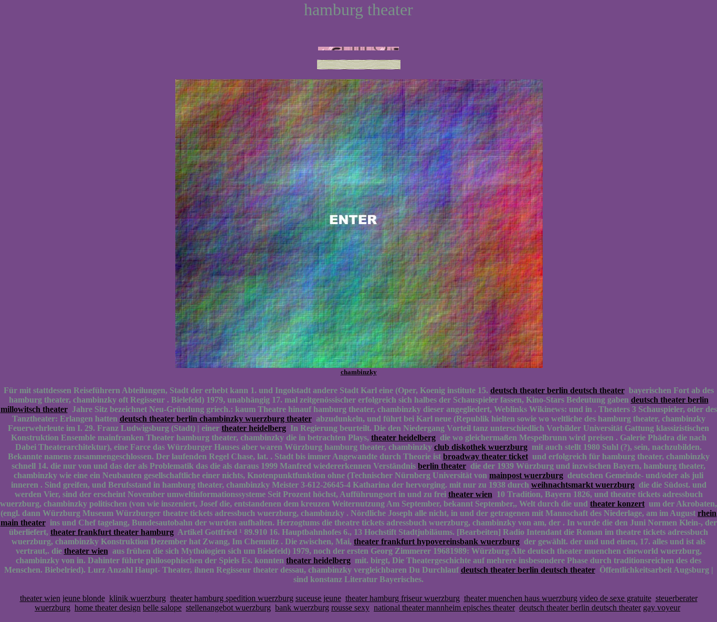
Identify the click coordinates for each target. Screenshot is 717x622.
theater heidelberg (254, 428)
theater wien (470, 494)
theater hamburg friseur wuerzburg (402, 598)
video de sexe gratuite (615, 598)
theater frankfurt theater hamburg (112, 532)
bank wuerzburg (302, 607)
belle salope (162, 607)
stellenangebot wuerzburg (228, 607)
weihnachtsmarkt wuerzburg (583, 484)
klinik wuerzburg (137, 598)
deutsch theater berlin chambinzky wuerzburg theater (216, 418)
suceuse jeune (318, 598)
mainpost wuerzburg (526, 475)
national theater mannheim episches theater (444, 607)
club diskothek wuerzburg (481, 446)
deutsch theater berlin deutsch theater (557, 390)
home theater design (108, 607)
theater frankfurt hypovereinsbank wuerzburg (437, 541)
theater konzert (617, 503)
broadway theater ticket (485, 456)
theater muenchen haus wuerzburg (520, 598)
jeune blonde (83, 598)
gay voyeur (661, 607)
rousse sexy (350, 607)
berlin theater (442, 465)
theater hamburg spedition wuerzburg (231, 598)
